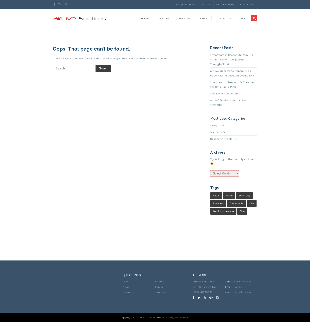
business (218, 203)
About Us (164, 18)
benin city (244, 195)
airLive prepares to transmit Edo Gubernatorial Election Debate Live (232, 73)
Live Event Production (224, 93)
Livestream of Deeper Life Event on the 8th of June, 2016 (232, 85)
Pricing (159, 281)
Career (159, 287)
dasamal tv (236, 203)
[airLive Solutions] (80, 18)
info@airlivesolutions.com (192, 4)
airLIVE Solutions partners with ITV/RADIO (229, 102)
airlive (229, 195)
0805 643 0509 (225, 4)
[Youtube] (65, 4)
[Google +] (212, 297)
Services (185, 18)
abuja (216, 195)
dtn (251, 203)
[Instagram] (218, 297)
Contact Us (247, 4)
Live (242, 18)
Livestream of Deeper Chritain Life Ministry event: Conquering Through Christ (231, 59)
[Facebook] (55, 4)
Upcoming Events (221, 138)
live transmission (223, 211)
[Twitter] (59, 4)
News (203, 18)
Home (145, 18)
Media (214, 132)
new (242, 211)
